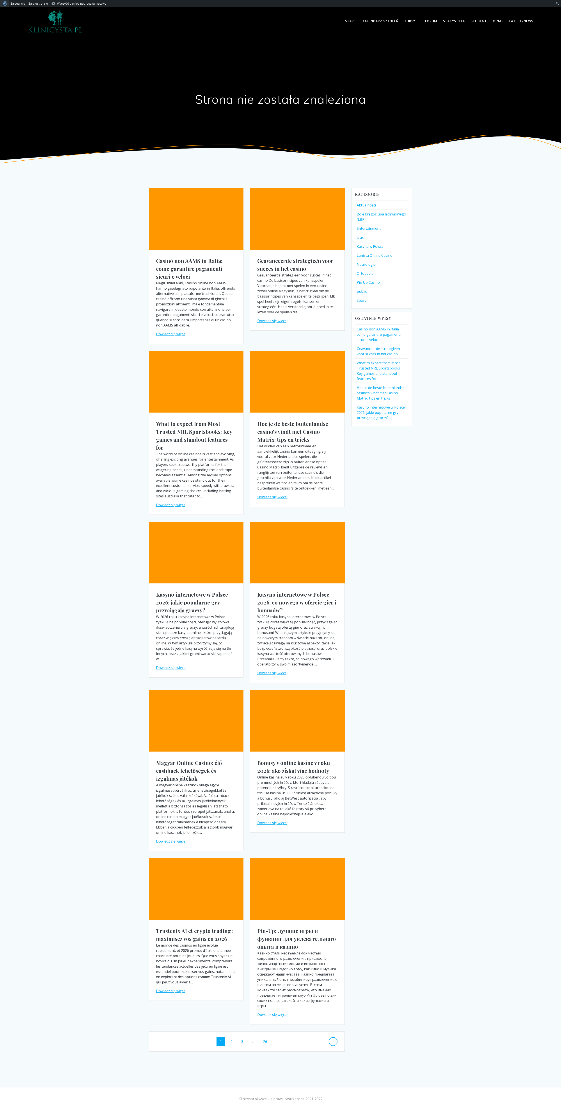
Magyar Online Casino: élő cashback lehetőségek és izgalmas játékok (189, 770)
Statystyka (454, 21)
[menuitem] (4, 3)
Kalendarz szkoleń (380, 21)
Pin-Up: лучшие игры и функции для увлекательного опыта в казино (296, 938)
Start (350, 21)
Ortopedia (365, 273)
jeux (360, 237)
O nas (498, 21)
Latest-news (521, 21)
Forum (431, 21)
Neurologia (366, 264)
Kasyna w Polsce (370, 246)
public (362, 291)
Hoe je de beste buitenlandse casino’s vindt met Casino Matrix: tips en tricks (292, 431)
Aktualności (366, 205)
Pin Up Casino (368, 282)
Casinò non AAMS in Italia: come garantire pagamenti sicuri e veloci (189, 268)
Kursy (410, 21)
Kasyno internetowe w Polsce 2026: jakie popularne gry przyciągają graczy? (192, 602)
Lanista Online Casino (374, 255)
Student (479, 21)
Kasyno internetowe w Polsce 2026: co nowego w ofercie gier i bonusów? (296, 602)
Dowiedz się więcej (171, 334)
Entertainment (369, 228)
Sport (361, 300)
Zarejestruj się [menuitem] (38, 3)
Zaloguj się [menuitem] (18, 3)
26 (266, 1041)
